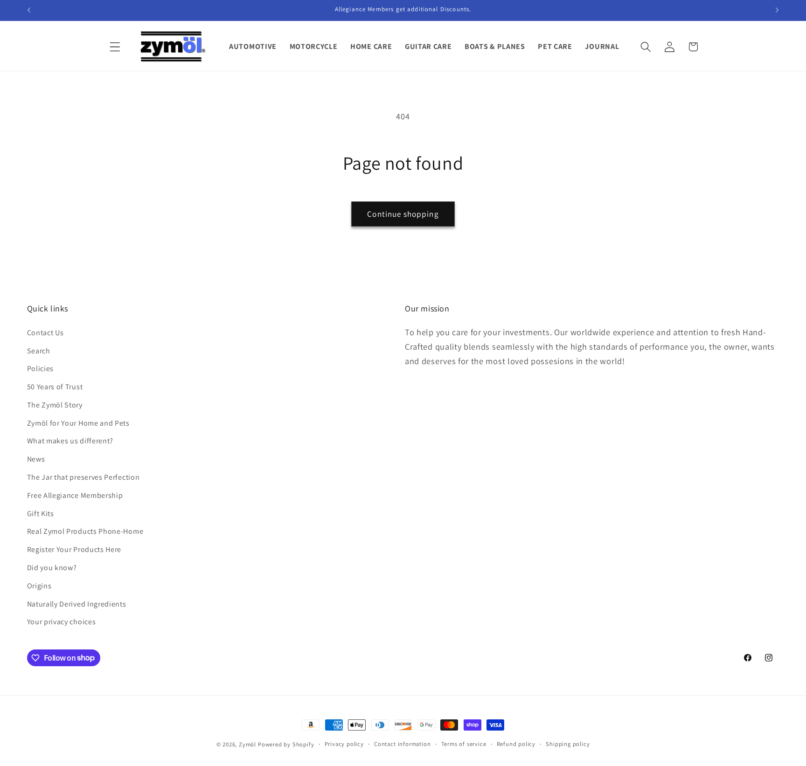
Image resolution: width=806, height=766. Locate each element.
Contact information (402, 744)
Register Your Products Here (74, 549)
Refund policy (516, 744)
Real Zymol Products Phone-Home (85, 531)
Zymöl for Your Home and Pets (78, 423)
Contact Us (45, 333)
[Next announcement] (777, 10)
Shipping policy (568, 744)
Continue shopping (403, 213)
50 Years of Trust (55, 387)
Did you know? (52, 568)
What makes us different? (70, 441)
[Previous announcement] (29, 10)
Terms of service (463, 744)
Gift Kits (40, 513)
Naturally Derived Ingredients (76, 604)
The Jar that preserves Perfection (83, 477)
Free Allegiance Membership (75, 495)
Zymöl (247, 744)
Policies (40, 368)
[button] (115, 47)
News (36, 459)
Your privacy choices (61, 622)
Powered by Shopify (286, 744)
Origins (39, 586)
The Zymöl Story (55, 405)
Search (38, 351)
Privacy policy (344, 744)
